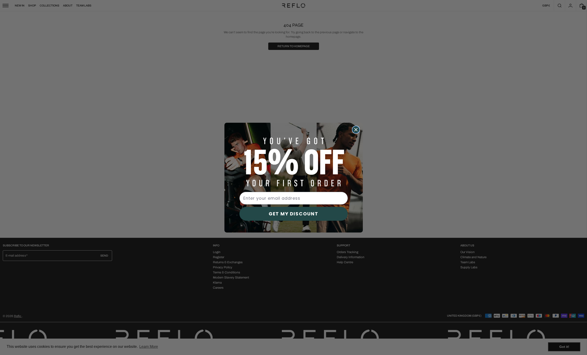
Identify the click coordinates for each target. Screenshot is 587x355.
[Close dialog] (355, 129)
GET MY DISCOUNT (293, 214)
